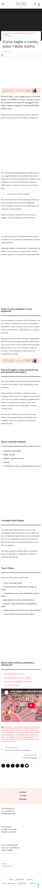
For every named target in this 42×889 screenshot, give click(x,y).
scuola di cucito (20, 739)
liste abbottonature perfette (14, 674)
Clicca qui (5, 194)
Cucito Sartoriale (14, 33)
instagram (22, 799)
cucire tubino (19, 734)
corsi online (13, 730)
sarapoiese (4, 739)
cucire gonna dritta (7, 734)
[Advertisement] (21, 144)
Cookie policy (22, 883)
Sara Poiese (7, 51)
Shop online (20, 879)
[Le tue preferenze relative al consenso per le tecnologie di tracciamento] (38, 885)
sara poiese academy (12, 737)
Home (11, 879)
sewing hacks (11, 741)
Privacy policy (34, 883)
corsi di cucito (20, 729)
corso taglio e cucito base (15, 732)
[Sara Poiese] (21, 4)
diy (7, 736)
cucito (27, 734)
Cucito (5, 33)
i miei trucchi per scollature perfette (17, 678)
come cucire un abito (8, 729)
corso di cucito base (11, 685)
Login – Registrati (9, 883)
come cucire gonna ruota (31, 727)
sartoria (12, 739)
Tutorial (5, 34)
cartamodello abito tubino (14, 727)
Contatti (30, 879)
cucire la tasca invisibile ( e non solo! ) (18, 682)
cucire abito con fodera (32, 732)
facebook (22, 792)
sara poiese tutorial (26, 737)
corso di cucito (23, 730)
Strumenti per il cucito (27, 33)
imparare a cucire (14, 736)
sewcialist (30, 739)
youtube (23, 795)
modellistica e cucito (28, 736)
